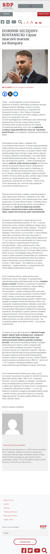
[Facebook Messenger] (15, 94)
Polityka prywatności (10, 512)
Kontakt (6, 504)
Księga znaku (8, 520)
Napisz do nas (9, 500)
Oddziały (6, 508)
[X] (10, 94)
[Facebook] (4, 94)
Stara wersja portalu (10, 516)
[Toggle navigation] (30, 6)
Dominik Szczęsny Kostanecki (23, 87)
